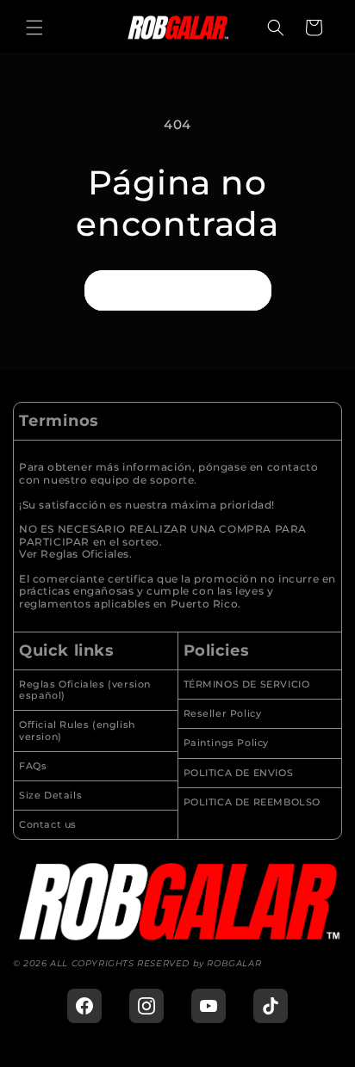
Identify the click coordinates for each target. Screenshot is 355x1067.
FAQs (33, 766)
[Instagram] (146, 1006)
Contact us (48, 824)
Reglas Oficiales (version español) (85, 690)
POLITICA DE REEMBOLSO (252, 802)
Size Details (50, 795)
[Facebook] (84, 1006)
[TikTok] (270, 1006)
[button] (34, 27)
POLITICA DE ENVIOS (239, 773)
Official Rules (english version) (77, 730)
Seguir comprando (178, 289)
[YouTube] (208, 1006)
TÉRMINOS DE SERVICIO (247, 684)
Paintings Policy (227, 743)
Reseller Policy (223, 713)
